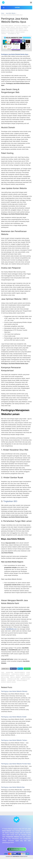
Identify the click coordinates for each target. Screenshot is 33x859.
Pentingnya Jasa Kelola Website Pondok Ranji (16, 764)
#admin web (9, 672)
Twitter (20, 668)
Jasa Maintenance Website (15, 28)
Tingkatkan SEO (10, 501)
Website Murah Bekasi (8, 32)
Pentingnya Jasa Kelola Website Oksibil (13, 717)
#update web (11, 680)
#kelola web (5, 677)
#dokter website (20, 672)
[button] (31, 2)
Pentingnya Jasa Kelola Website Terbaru (14, 740)
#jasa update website (22, 675)
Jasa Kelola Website (20, 25)
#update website (22, 680)
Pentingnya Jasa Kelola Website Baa (12, 787)
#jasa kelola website (18, 674)
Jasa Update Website (21, 30)
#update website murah (8, 682)
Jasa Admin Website (11, 13)
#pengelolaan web (13, 679)
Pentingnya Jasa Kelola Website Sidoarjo (14, 691)
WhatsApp (27, 668)
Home (2, 13)
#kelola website (15, 677)
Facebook (14, 668)
